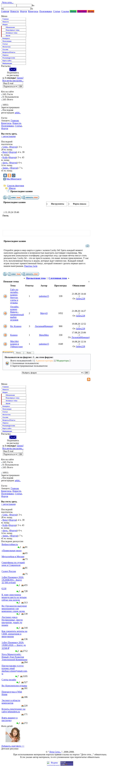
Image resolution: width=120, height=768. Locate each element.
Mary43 (44, 313)
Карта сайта (6, 60)
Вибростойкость (10, 544)
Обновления (10, 27)
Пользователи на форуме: (11, 352)
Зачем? (20, 78)
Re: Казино (15, 326)
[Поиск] (2, 8)
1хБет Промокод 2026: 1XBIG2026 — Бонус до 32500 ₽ (14, 645)
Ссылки (65, 11)
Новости (14, 11)
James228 (80, 298)
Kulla (5, 157)
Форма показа (79, 204)
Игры (91, 11)
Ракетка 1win (30, 266)
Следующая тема (58, 278)
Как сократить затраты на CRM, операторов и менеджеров (14, 634)
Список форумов (15, 185)
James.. (5, 168)
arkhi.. (18, 112)
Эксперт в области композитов (11, 701)
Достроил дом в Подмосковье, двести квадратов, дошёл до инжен (12, 621)
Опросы (5, 55)
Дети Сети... (55, 752)
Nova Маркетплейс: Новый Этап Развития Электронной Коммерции (14, 657)
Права (29, 353)
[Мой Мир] (13, 175)
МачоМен (44, 335)
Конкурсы (33, 11)
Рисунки (82, 11)
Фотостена (6, 47)
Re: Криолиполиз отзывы (14, 685)
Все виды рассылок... (13, 80)
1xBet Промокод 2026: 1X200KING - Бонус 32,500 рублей (13, 580)
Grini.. (5, 147)
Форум (23, 11)
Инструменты (57, 204)
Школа (12, 188)
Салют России (9, 571)
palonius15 (44, 296)
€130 (4, 588)
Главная (5, 11)
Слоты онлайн (9, 679)
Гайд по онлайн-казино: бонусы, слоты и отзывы (14, 296)
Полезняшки (45, 11)
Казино (14, 335)
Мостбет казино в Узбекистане (16, 344)
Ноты (73, 11)
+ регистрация (8, 136)
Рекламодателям (8, 58)
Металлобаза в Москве (13, 556)
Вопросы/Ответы (8, 52)
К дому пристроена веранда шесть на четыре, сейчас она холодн (14, 597)
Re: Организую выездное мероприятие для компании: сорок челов (14, 608)
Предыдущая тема (36, 278)
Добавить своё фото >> (12, 746)
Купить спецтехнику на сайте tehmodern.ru (13, 710)
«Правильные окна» (12, 550)
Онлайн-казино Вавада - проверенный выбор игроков (17, 313)
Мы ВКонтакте (13, 179)
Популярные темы (12, 30)
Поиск (18, 353)
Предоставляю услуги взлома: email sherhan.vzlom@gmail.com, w (15, 669)
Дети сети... (7, 2)
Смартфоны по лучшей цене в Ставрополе (13, 563)
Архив (8, 35)
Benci (5, 152)
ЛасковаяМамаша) (44, 326)
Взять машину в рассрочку (10, 719)
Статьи (56, 11)
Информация (7, 63)
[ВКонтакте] (5, 175)
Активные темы (11, 33)
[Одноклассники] (9, 175)
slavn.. (5, 162)
